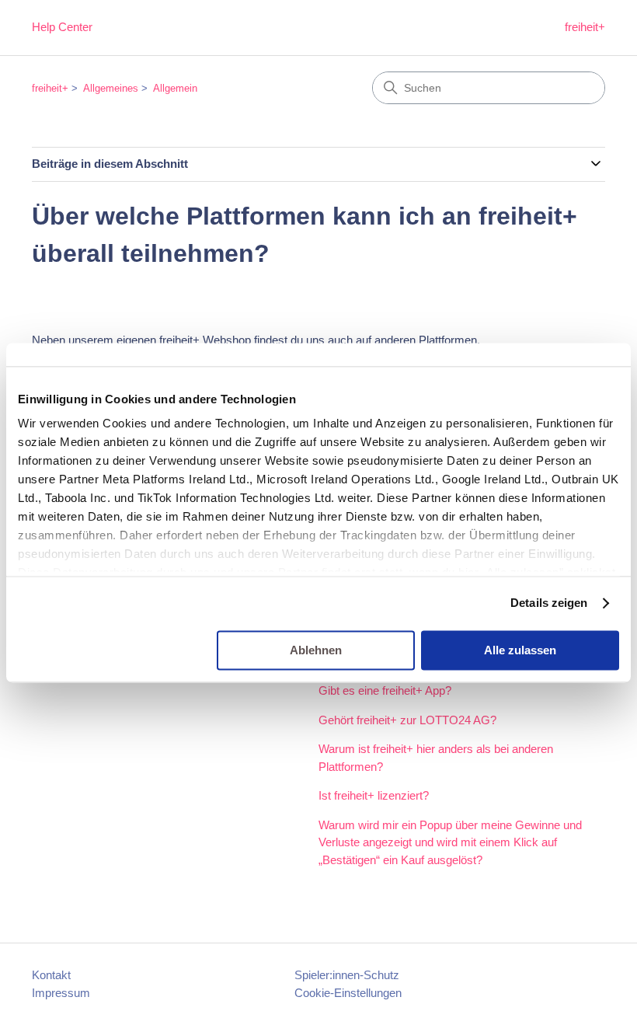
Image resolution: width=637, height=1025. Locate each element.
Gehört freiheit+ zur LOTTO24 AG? (407, 720)
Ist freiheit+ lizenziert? (373, 795)
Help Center (62, 26)
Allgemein (175, 88)
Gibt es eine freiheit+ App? (384, 690)
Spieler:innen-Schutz (346, 974)
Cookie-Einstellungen (348, 992)
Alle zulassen (520, 650)
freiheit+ (585, 26)
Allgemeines (110, 88)
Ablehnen (316, 650)
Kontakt (51, 974)
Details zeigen (548, 602)
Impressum (61, 992)
